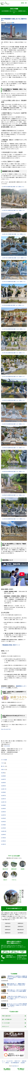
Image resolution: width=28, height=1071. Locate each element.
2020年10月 (3, 831)
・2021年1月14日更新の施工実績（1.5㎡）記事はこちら (13, 281)
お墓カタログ (17, 1061)
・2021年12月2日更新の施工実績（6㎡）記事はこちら (13, 376)
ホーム (3, 1061)
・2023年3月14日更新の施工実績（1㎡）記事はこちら (13, 447)
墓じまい (3, 766)
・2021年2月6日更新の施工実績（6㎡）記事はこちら (12, 305)
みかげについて (5, 1026)
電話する (22, 1068)
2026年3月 (3, 785)
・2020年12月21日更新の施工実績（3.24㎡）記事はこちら (14, 257)
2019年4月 (3, 837)
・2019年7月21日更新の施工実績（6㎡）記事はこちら (13, 210)
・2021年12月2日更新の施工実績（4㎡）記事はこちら (13, 352)
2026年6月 (3, 782)
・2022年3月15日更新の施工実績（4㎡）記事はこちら (13, 400)
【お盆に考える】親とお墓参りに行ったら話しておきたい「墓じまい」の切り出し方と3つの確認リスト (17, 998)
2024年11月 (3, 802)
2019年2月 (3, 841)
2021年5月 (3, 828)
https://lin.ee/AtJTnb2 (6, 729)
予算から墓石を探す (6, 1015)
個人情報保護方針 (15, 1062)
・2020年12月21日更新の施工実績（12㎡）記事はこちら (13, 234)
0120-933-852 (7, 746)
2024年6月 (3, 808)
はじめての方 (10, 1061)
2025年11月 (3, 789)
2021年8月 (3, 824)
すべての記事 (4, 759)
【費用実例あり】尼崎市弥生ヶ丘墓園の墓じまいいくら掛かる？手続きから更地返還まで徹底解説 (17, 977)
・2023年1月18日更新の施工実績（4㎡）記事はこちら (13, 424)
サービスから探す (6, 1023)
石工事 (2, 772)
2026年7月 (3, 779)
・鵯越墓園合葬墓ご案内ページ (10, 645)
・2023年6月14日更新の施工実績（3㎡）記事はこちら (13, 495)
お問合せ (8, 1068)
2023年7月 (3, 815)
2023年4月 (3, 818)
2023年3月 (3, 821)
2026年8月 (3, 776)
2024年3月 (3, 811)
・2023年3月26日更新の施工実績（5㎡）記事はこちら (13, 471)
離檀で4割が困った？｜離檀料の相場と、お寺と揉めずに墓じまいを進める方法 (16, 984)
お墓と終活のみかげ (15, 1065)
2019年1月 (3, 844)
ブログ (2, 763)
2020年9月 (3, 834)
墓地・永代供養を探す (7, 1019)
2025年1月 (3, 798)
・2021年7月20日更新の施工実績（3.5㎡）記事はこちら (13, 329)
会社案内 (23, 1062)
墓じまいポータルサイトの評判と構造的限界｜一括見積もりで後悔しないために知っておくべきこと (17, 1005)
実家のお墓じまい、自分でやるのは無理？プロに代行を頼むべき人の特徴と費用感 (17, 990)
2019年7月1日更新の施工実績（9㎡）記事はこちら (13, 186)
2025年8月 (3, 792)
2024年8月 (3, 805)
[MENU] (26, 3)
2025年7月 (3, 795)
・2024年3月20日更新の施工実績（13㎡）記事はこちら (13, 519)
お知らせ (3, 769)
